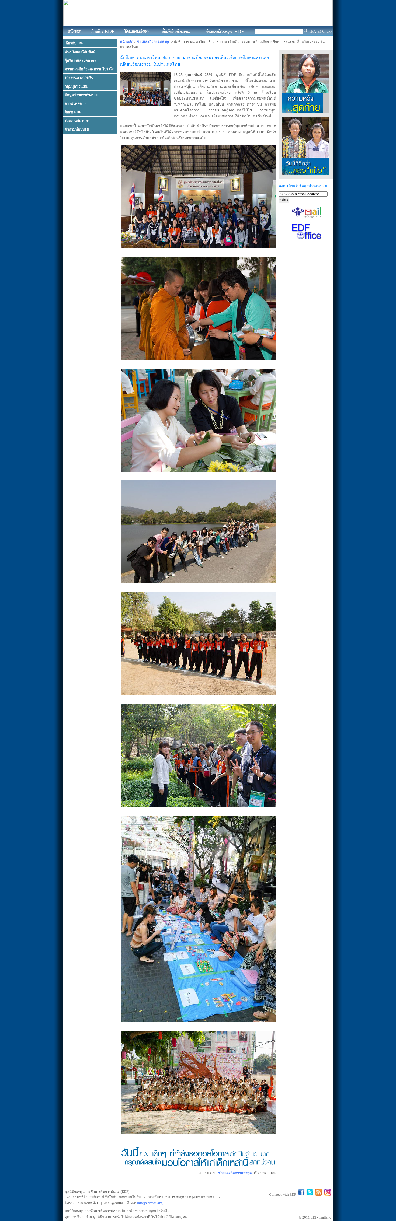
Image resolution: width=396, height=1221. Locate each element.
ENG (321, 31)
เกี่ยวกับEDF (74, 43)
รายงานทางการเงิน (79, 78)
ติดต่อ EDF (73, 112)
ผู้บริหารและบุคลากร (80, 60)
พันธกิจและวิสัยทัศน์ (80, 52)
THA (312, 31)
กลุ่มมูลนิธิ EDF (76, 86)
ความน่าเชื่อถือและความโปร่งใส (89, 69)
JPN (330, 31)
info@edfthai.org (150, 1203)
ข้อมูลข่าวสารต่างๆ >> (81, 95)
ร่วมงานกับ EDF (77, 121)
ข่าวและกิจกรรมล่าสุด (153, 42)
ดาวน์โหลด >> (75, 104)
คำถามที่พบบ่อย (77, 129)
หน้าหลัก (126, 42)
